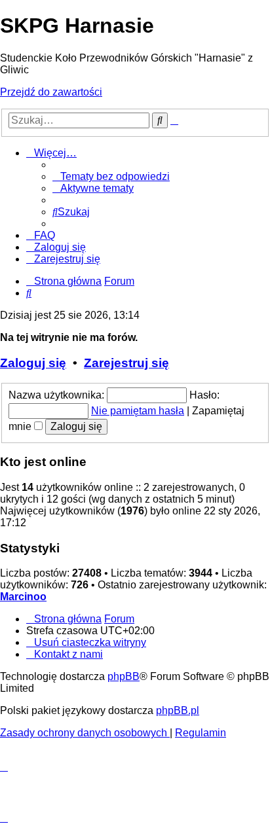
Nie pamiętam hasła (137, 410)
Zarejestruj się (126, 363)
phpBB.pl (177, 710)
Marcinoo (23, 596)
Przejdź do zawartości (51, 92)
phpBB (123, 676)
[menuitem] (111, 176)
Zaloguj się (33, 363)
